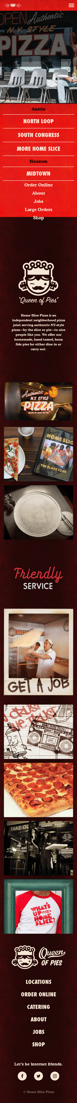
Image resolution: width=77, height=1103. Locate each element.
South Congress (38, 135)
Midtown (38, 173)
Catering (38, 1007)
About (38, 193)
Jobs (38, 201)
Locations (38, 982)
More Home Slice (38, 148)
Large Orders (38, 209)
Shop (38, 217)
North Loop (38, 121)
